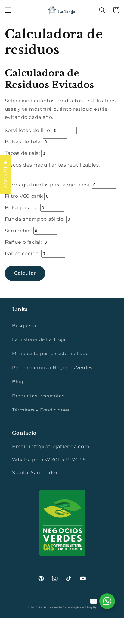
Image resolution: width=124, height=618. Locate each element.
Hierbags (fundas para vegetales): (48, 185)
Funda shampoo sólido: (35, 219)
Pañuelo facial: (24, 242)
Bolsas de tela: (24, 142)
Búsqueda (24, 325)
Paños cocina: (23, 253)
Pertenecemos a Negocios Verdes (52, 367)
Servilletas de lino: (29, 130)
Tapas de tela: (23, 153)
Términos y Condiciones (40, 410)
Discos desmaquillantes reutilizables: (52, 165)
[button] (8, 10)
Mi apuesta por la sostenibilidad (50, 353)
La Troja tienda (50, 607)
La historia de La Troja (39, 339)
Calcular (25, 273)
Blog (17, 381)
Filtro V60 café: (25, 196)
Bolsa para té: (22, 207)
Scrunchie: (19, 231)
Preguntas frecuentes (38, 396)
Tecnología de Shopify (80, 607)
